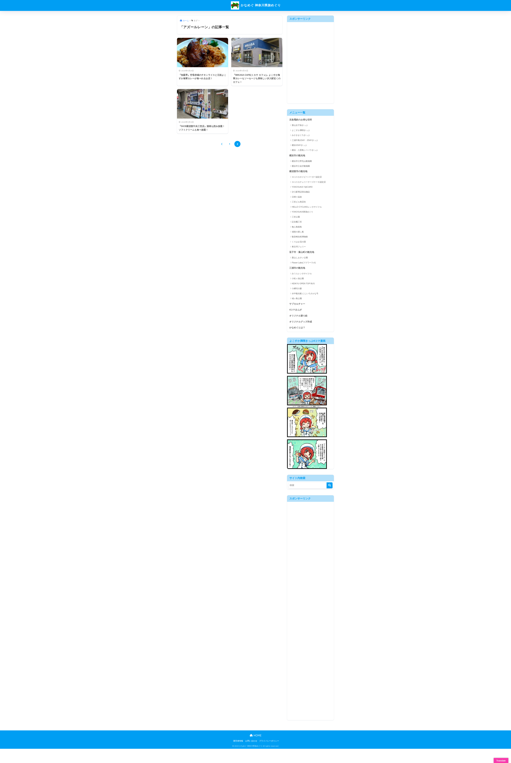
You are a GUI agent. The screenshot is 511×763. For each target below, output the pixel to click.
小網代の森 (297, 288)
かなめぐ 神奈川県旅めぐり (260, 5)
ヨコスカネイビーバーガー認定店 (307, 177)
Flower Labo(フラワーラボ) (304, 262)
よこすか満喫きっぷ (301, 130)
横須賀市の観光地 (298, 171)
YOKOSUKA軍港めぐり (302, 212)
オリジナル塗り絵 (298, 315)
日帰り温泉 (297, 197)
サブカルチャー (297, 304)
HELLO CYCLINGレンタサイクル (307, 207)
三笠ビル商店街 (299, 202)
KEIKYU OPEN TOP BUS (303, 283)
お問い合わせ (251, 741)
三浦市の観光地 (297, 268)
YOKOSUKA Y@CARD (302, 187)
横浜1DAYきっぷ (299, 145)
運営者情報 (238, 741)
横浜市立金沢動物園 (301, 166)
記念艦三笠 (297, 222)
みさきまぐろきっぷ (301, 135)
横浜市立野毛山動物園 (302, 161)
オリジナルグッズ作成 (300, 321)
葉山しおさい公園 (300, 257)
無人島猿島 (297, 227)
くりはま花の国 (299, 242)
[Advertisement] (310, 62)
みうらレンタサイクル (302, 273)
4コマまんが (295, 309)
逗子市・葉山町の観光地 (301, 252)
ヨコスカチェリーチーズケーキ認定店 (309, 182)
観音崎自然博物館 (300, 237)
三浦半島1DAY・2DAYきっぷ (305, 140)
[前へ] (222, 144)
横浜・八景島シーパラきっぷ (305, 150)
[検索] (330, 485)
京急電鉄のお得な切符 (300, 119)
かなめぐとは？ (297, 327)
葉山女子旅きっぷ (300, 125)
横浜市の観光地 (297, 155)
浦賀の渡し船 (298, 232)
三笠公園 (296, 217)
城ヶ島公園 (297, 298)
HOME (257, 735)
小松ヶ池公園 (298, 278)
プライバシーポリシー (269, 741)
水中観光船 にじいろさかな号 (305, 293)
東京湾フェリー (299, 247)
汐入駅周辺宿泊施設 (301, 192)
